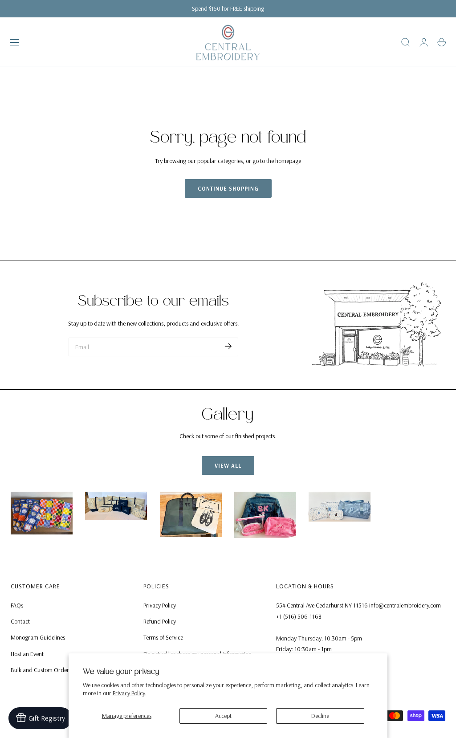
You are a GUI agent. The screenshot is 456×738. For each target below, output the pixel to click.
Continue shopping (228, 188)
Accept (223, 716)
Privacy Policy (159, 605)
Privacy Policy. (129, 693)
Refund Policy (159, 622)
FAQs (17, 605)
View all (228, 465)
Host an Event (27, 654)
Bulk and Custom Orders (41, 670)
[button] (15, 42)
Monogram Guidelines (38, 638)
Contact (20, 622)
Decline (320, 716)
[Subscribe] (228, 346)
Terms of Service (163, 638)
